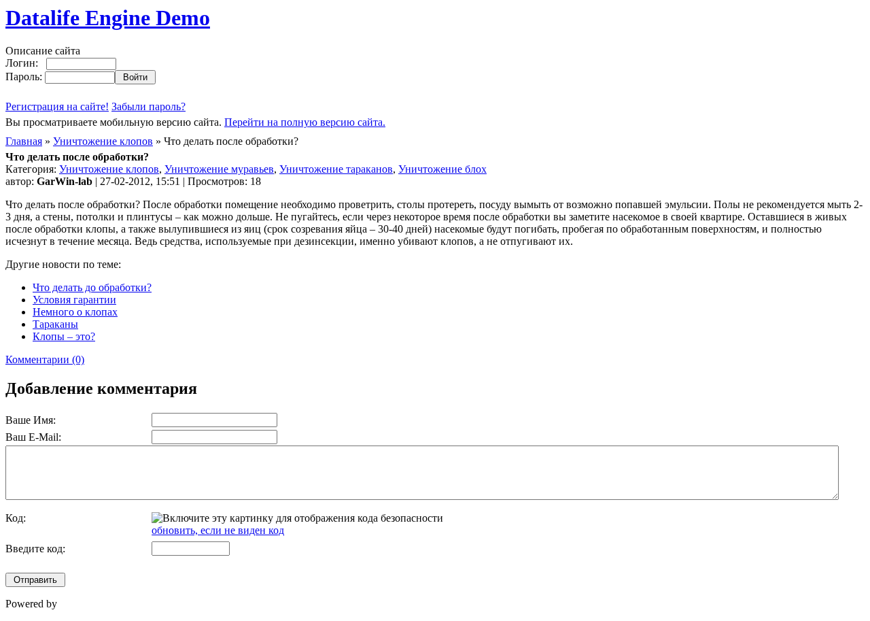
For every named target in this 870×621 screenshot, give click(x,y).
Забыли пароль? (148, 106)
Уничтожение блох (442, 169)
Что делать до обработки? (92, 287)
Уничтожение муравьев (219, 169)
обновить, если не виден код (218, 530)
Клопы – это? (64, 336)
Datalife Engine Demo (107, 17)
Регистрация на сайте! (57, 106)
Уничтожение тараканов (336, 169)
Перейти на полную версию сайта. (304, 122)
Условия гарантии (74, 299)
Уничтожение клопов (103, 141)
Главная (23, 141)
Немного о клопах (75, 312)
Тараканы (55, 324)
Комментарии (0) (44, 359)
